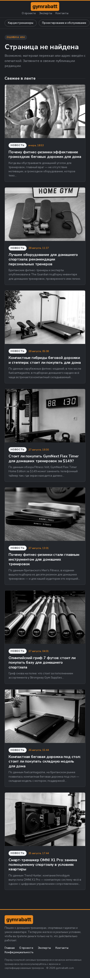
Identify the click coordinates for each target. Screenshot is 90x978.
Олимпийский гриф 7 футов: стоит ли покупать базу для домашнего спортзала (42, 662)
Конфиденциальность (19, 952)
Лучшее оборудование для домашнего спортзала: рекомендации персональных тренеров (43, 259)
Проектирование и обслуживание (64, 23)
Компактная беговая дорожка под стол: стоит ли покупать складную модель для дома (45, 761)
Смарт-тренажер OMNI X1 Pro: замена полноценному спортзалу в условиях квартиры (43, 864)
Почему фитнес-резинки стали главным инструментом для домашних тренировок (44, 559)
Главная (10, 948)
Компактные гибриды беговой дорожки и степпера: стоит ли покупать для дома (45, 360)
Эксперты (45, 13)
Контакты (61, 13)
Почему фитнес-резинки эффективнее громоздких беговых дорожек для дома (45, 154)
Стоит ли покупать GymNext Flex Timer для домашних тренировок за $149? (44, 458)
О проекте (29, 13)
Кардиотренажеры (20, 23)
